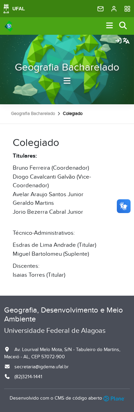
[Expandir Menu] (109, 26)
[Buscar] (123, 26)
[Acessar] (118, 41)
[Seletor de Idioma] (126, 41)
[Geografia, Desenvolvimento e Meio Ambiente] (8, 26)
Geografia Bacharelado (67, 67)
